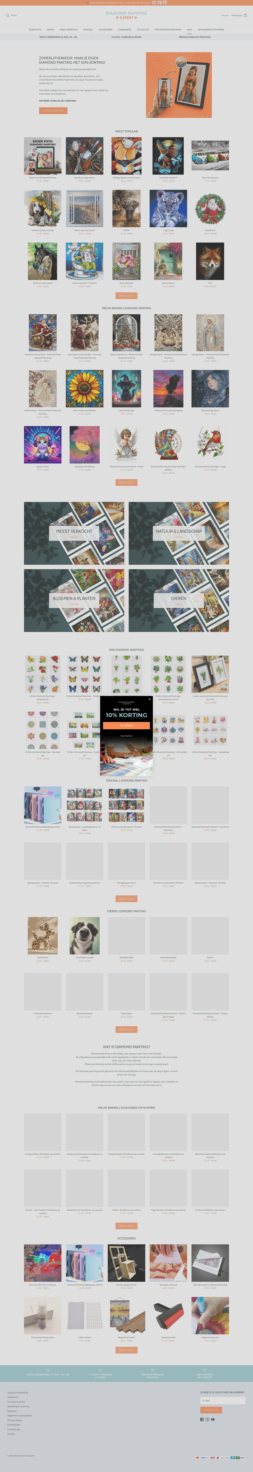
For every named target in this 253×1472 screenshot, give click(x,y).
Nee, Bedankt (126, 736)
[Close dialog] (149, 699)
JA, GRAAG (126, 725)
